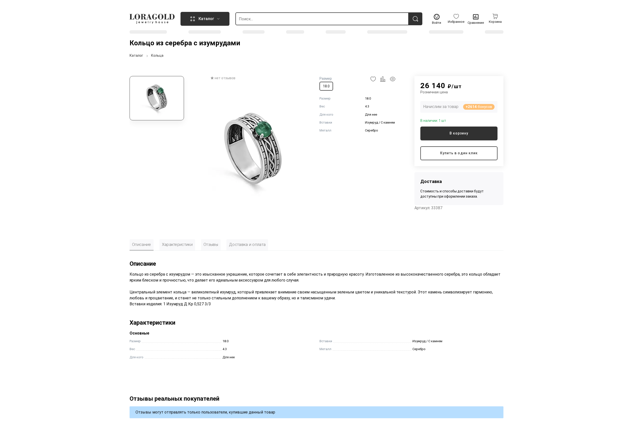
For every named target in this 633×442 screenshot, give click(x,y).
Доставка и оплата (247, 244)
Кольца (157, 55)
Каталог (136, 55)
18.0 (326, 86)
